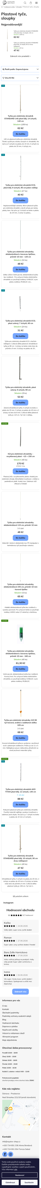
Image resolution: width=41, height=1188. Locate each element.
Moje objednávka (9, 1040)
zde (15, 1169)
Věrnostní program (10, 1036)
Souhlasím (29, 1182)
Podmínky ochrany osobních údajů (16, 1016)
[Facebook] (5, 1154)
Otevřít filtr (9, 78)
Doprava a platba (10, 1026)
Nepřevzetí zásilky (10, 1030)
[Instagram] (10, 1154)
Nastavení (19, 1175)
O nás (4, 1006)
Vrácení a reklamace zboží (13, 1033)
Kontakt (5, 1009)
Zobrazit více (20, 991)
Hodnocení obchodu (20, 910)
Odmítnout (10, 1182)
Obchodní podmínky (10, 1012)
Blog (4, 1019)
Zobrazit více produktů (19, 56)
